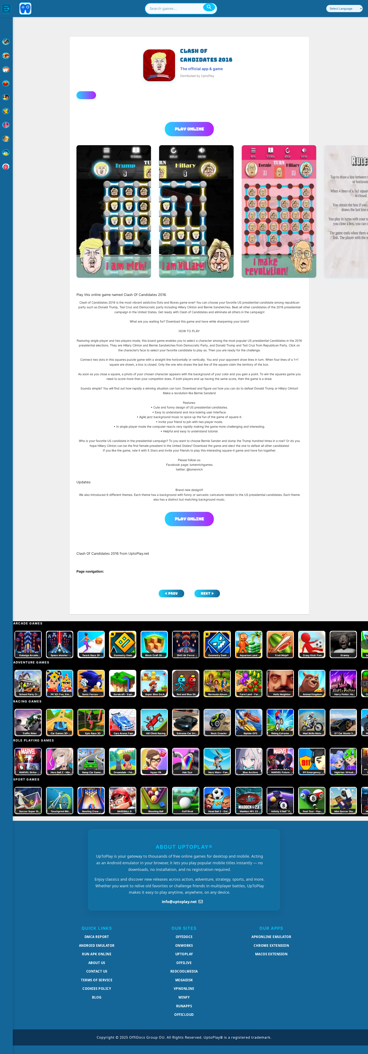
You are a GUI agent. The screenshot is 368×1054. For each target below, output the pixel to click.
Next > (207, 593)
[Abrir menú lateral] (6, 8)
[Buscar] (209, 7)
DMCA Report (97, 937)
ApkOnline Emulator (271, 937)
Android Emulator (97, 945)
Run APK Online (96, 954)
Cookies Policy (96, 988)
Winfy (184, 997)
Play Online (189, 129)
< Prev (171, 593)
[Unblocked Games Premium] (6, 166)
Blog (96, 997)
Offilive (184, 963)
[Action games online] (6, 41)
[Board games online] (6, 69)
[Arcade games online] (6, 55)
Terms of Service (96, 980)
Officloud (184, 1014)
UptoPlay (184, 954)
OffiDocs (184, 937)
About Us (96, 963)
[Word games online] (6, 152)
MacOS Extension (271, 954)
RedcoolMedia (184, 971)
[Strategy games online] (6, 138)
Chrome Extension (271, 945)
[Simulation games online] (6, 111)
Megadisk (184, 980)
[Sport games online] (6, 124)
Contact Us (96, 971)
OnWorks (184, 945)
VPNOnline (184, 988)
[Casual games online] (6, 83)
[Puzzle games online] (6, 97)
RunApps (184, 1006)
